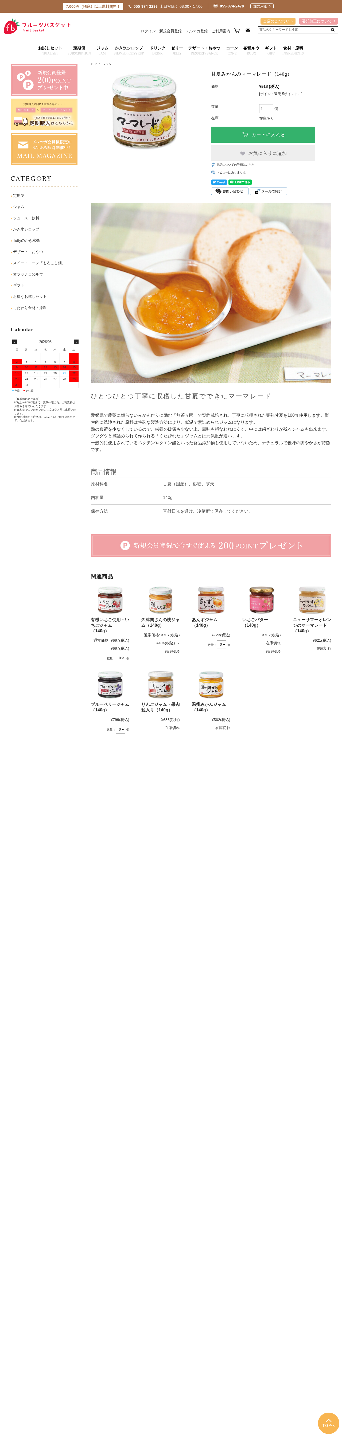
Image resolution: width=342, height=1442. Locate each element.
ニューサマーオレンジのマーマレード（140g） (312, 625)
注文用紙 (260, 7)
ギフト (18, 285)
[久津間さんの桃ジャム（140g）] (160, 600)
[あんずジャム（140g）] (211, 600)
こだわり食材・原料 (30, 308)
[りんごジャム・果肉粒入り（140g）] (160, 684)
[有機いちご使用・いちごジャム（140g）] (110, 600)
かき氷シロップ (26, 229)
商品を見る (172, 651)
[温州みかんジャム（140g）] (211, 684)
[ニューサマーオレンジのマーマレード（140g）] (312, 600)
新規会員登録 (170, 31)
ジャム (107, 64)
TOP (94, 64)
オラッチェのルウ (28, 274)
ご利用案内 (221, 31)
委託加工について (317, 21)
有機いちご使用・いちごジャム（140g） (110, 625)
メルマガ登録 (196, 31)
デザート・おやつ (28, 252)
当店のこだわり (276, 21)
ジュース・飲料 (26, 218)
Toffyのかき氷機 (26, 240)
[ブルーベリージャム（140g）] (110, 684)
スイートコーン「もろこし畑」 (39, 263)
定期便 (18, 195)
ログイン (148, 31)
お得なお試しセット (30, 296)
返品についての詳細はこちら (235, 164)
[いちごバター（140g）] (261, 600)
